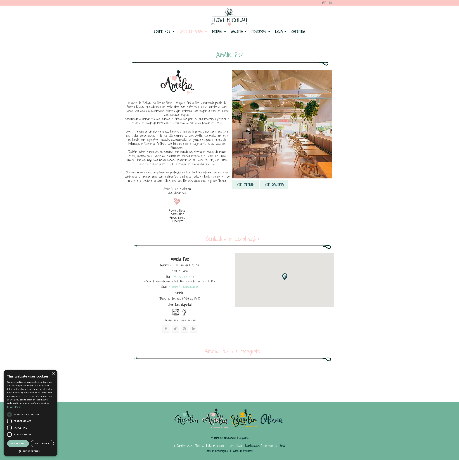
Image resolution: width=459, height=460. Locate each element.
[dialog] (30, 413)
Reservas (260, 31)
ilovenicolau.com (252, 445)
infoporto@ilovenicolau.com (183, 287)
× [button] (53, 373)
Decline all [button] (42, 443)
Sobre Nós (163, 31)
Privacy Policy (14, 406)
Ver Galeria (274, 184)
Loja (279, 31)
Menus (218, 31)
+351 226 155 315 (182, 277)
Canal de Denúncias (243, 451)
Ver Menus (245, 184)
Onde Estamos (192, 31)
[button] (284, 276)
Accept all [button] (18, 443)
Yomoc (282, 445)
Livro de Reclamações (217, 451)
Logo (229, 17)
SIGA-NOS (244, 438)
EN (330, 3)
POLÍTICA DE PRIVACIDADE (224, 438)
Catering (298, 31)
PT (324, 3)
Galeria (238, 31)
